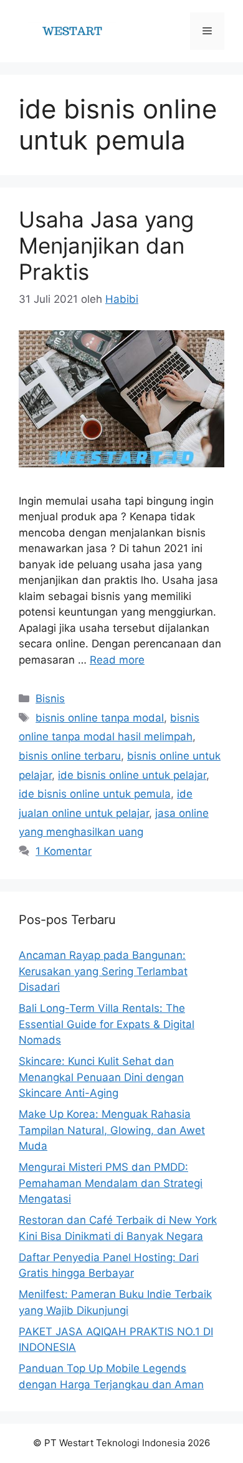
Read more (117, 660)
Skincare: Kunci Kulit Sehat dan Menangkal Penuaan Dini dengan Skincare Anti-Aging (101, 1077)
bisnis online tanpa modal (100, 718)
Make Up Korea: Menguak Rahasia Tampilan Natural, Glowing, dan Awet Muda (112, 1130)
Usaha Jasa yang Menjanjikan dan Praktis (106, 245)
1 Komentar (64, 851)
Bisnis (50, 698)
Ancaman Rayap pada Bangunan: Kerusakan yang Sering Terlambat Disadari (103, 971)
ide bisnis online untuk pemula (95, 794)
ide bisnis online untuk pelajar (132, 775)
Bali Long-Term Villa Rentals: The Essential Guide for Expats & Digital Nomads (106, 1024)
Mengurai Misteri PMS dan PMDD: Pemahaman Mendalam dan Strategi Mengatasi (110, 1183)
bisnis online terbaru (70, 756)
